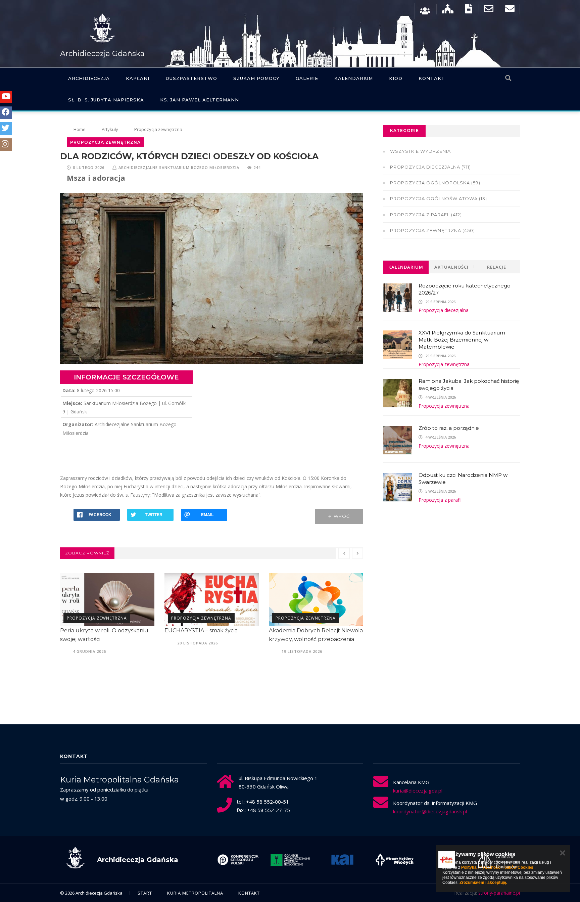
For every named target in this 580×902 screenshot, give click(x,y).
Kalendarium (353, 78)
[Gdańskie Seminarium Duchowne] (447, 859)
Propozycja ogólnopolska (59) (435, 182)
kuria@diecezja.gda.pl (417, 790)
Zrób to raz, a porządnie (449, 428)
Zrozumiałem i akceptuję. (483, 882)
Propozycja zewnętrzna (97, 618)
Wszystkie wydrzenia (420, 151)
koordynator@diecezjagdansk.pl (430, 811)
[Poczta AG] (488, 10)
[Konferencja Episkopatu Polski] (499, 859)
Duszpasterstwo (191, 78)
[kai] (290, 859)
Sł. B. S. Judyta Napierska (106, 99)
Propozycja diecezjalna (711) (430, 167)
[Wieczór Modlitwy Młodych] (342, 859)
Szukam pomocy (256, 78)
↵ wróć (339, 516)
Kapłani (137, 78)
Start (145, 893)
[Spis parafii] (447, 10)
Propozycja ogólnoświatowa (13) (438, 198)
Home (80, 129)
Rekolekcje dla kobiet (298, 630)
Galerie (307, 78)
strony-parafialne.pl (499, 893)
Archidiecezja (89, 78)
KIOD (395, 78)
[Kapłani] (425, 10)
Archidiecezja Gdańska (102, 53)
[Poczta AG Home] (510, 10)
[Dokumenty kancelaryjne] (468, 10)
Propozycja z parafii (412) (426, 214)
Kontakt (432, 78)
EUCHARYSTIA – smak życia (96, 630)
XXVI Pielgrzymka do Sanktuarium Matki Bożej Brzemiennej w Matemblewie (462, 339)
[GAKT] (238, 859)
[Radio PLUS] (394, 859)
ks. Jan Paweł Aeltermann (199, 99)
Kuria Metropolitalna (195, 893)
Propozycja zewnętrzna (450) (432, 230)
